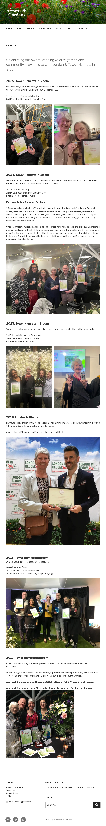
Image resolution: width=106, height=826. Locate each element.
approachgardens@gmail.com (18, 802)
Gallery (30, 28)
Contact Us (82, 28)
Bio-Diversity (45, 28)
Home (9, 28)
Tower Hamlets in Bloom (68, 87)
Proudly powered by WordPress (58, 820)
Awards (59, 28)
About (19, 28)
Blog (69, 28)
